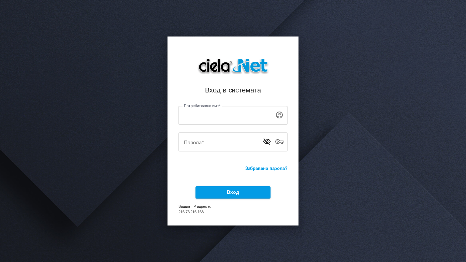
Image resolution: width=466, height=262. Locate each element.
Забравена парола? (266, 168)
